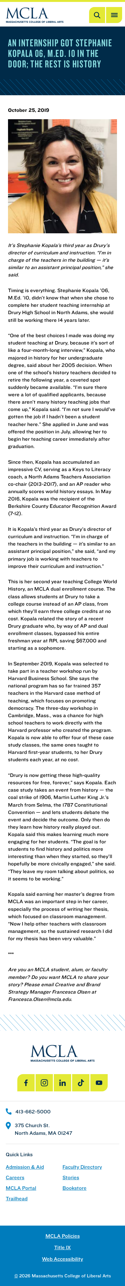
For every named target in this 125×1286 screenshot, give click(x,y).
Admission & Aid (25, 1167)
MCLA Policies (63, 1236)
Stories (71, 1177)
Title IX (62, 1247)
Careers (15, 1177)
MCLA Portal (21, 1188)
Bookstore (75, 1188)
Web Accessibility (62, 1259)
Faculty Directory (82, 1167)
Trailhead (17, 1199)
